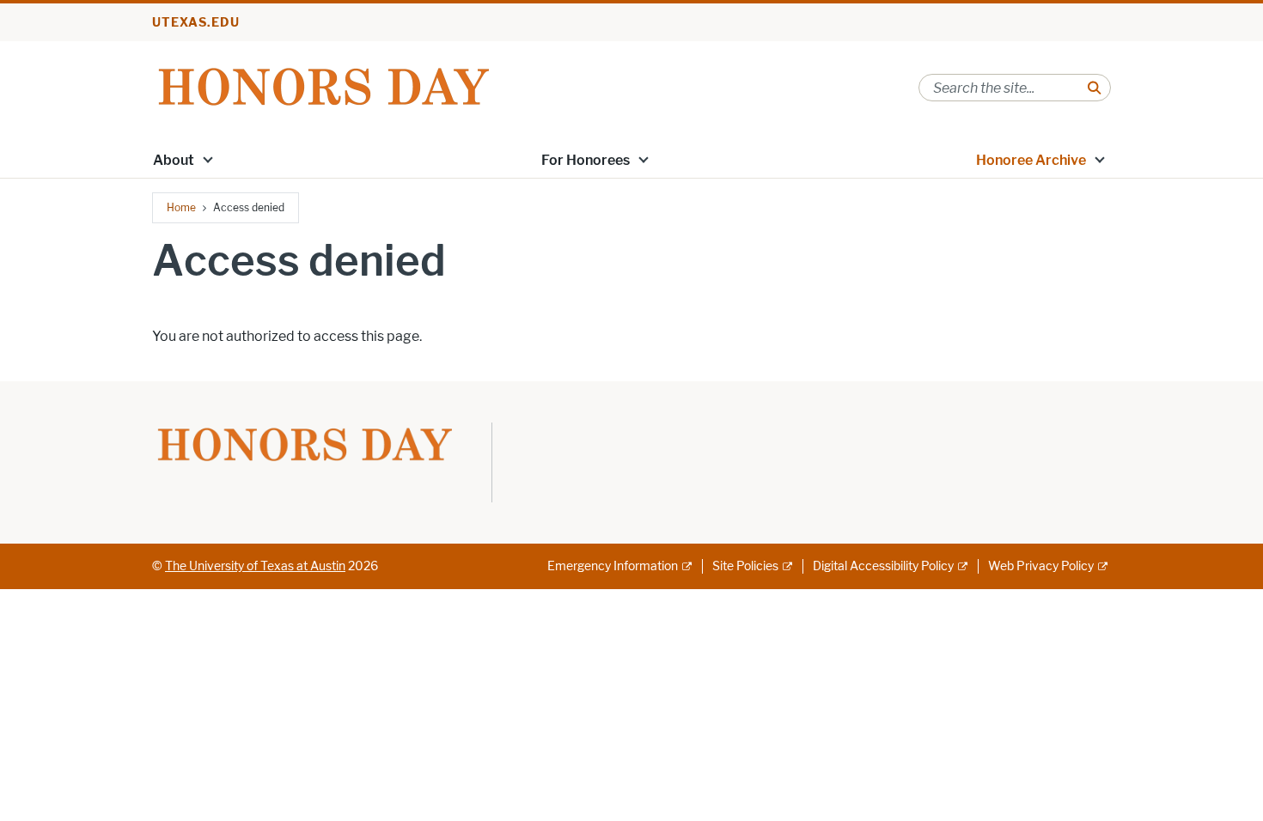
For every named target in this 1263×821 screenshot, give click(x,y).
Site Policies (745, 566)
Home (181, 207)
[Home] (324, 86)
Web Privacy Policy (1041, 566)
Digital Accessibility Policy (883, 566)
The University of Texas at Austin (255, 566)
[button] (208, 159)
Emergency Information (612, 566)
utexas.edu (196, 22)
